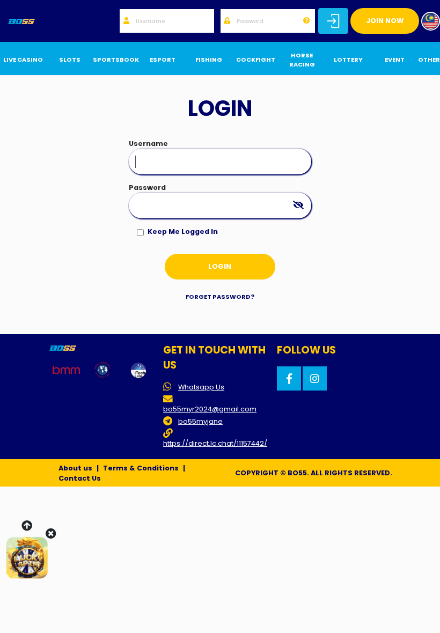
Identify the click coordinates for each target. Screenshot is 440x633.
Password (147, 187)
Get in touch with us (214, 358)
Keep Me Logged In (183, 231)
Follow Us (306, 350)
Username (148, 143)
